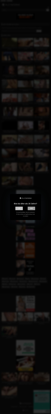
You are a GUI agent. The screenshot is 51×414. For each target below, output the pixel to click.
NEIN (31, 208)
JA (19, 208)
